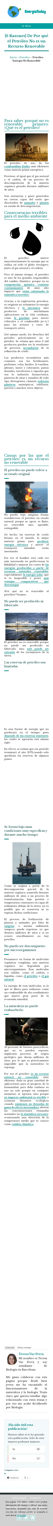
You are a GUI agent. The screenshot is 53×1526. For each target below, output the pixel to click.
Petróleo (25, 57)
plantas (44, 202)
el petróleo (31, 976)
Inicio (13, 57)
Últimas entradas (24, 1348)
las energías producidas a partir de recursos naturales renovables (26, 568)
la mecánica (31, 308)
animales (29, 202)
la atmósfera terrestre (34, 1114)
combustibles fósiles (17, 166)
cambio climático (22, 1124)
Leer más (21, 1515)
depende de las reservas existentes (26, 735)
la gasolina (22, 318)
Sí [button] (26, 1449)
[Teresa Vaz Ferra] (11, 1364)
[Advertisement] (26, 90)
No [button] (26, 1458)
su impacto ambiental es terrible (25, 1097)
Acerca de (10, 1348)
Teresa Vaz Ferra (31, 1354)
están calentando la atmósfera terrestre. (26, 293)
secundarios (30, 348)
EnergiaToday (35, 11)
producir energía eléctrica (26, 543)
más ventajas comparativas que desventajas (26, 581)
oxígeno (9, 926)
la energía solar (33, 574)
